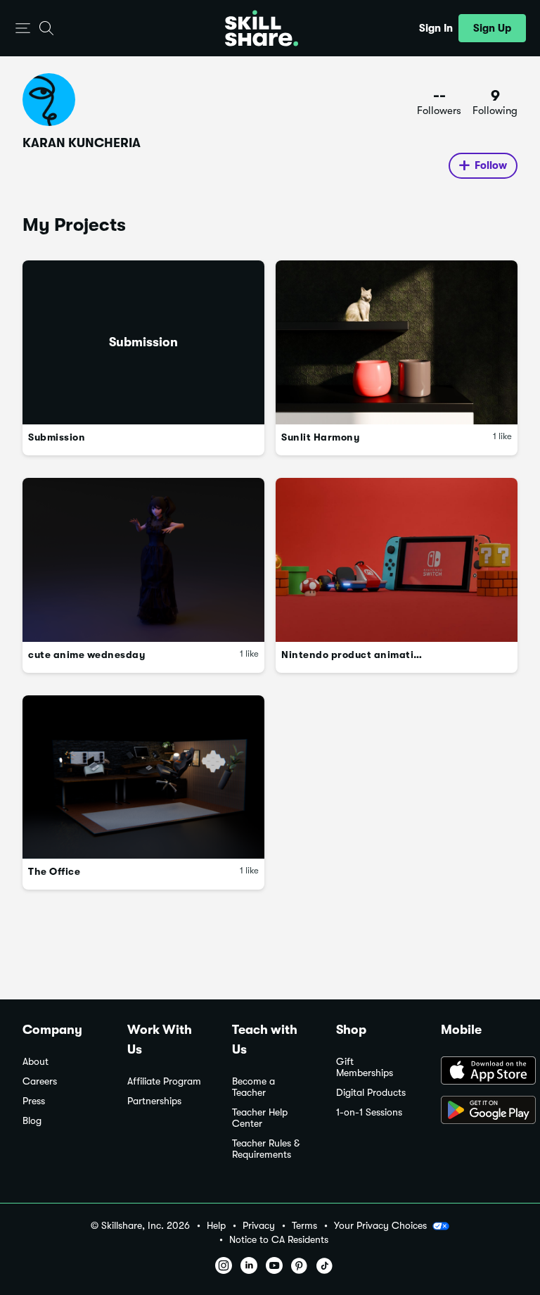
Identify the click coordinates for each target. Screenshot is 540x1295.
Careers (39, 1081)
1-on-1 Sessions (369, 1112)
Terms (304, 1225)
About (35, 1061)
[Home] (261, 28)
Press (33, 1101)
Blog (31, 1121)
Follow (491, 165)
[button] (23, 28)
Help (216, 1225)
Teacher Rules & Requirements (266, 1149)
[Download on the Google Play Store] (479, 1111)
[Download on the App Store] (479, 1071)
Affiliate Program (164, 1081)
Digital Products (371, 1092)
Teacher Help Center (260, 1118)
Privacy (259, 1225)
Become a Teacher (253, 1087)
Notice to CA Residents (278, 1239)
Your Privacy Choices (380, 1225)
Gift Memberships (364, 1067)
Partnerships (154, 1101)
